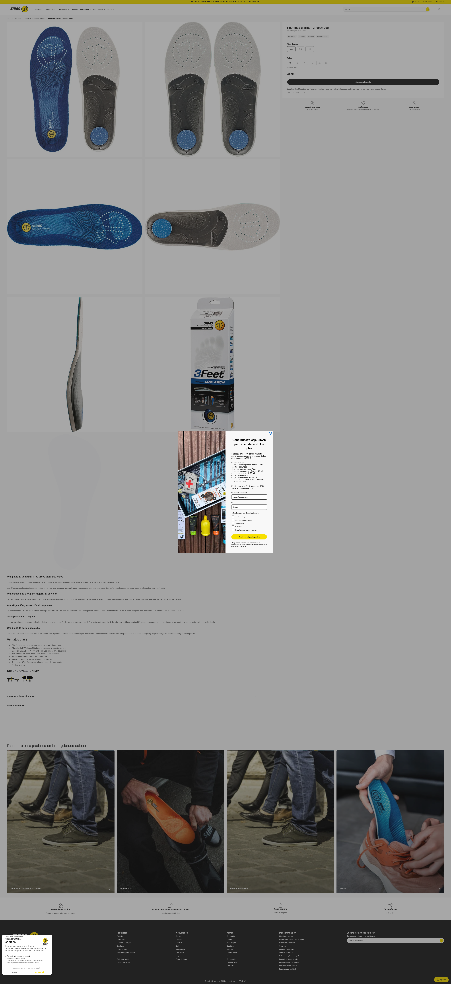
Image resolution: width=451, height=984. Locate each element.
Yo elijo (14, 972)
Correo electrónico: (239, 493)
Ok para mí (39, 972)
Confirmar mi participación (249, 537)
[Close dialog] (270, 433)
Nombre (234, 503)
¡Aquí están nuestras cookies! (16, 958)
